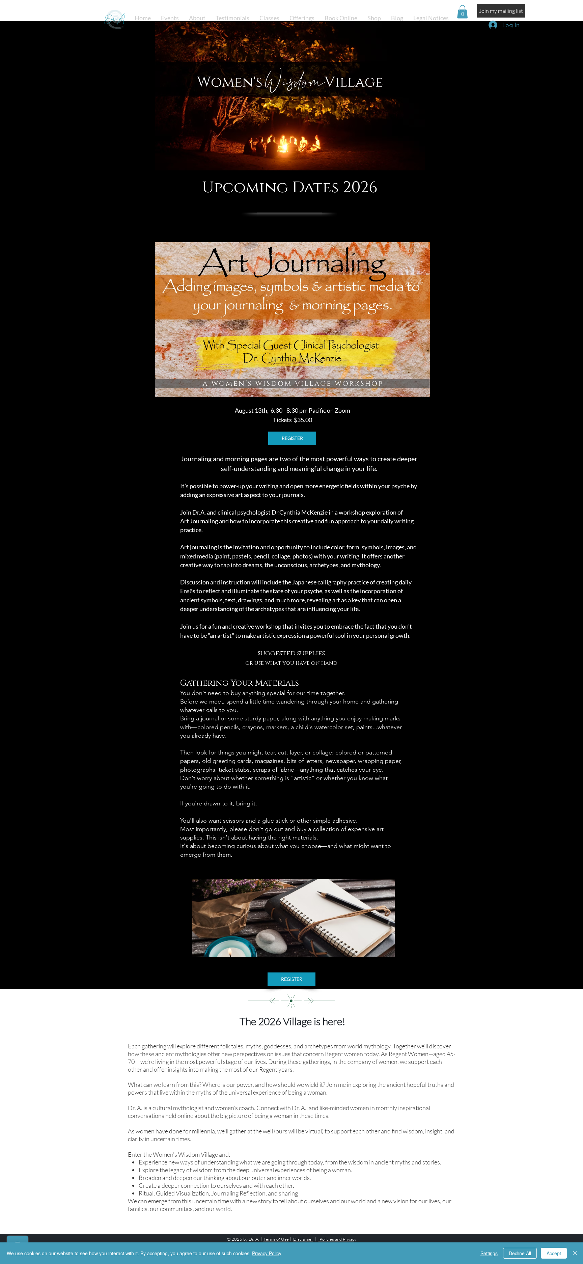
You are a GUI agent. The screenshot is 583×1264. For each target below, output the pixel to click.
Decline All (520, 1253)
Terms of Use (276, 1239)
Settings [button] (489, 1253)
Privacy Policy (266, 1253)
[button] (269, 18)
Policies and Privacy (337, 1239)
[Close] (575, 1253)
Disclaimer (303, 1239)
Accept (554, 1253)
